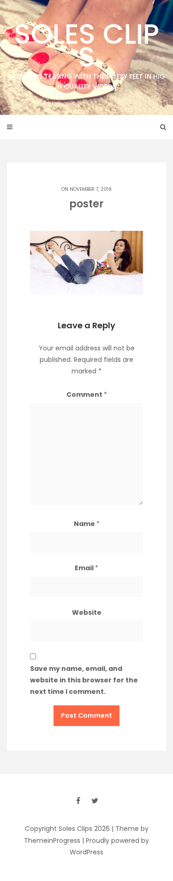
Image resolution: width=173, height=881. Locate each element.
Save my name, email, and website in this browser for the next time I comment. (84, 680)
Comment (86, 394)
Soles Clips (86, 53)
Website (86, 612)
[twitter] (95, 800)
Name (87, 523)
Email (86, 567)
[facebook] (78, 800)
